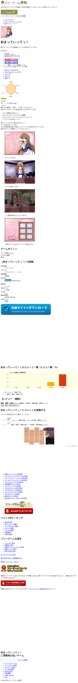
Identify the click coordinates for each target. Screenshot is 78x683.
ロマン (7, 76)
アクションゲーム (14, 482)
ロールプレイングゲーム (16, 476)
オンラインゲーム (13, 492)
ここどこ (12, 54)
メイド (7, 74)
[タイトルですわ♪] (20, 154)
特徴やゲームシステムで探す (14, 547)
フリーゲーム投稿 (11, 665)
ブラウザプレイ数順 (11, 526)
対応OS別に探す (10, 551)
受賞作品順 (8, 534)
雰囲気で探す (9, 545)
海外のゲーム (11, 496)
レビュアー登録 (10, 667)
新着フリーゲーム (14, 474)
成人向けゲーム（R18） (16, 498)
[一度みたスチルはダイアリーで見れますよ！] (20, 241)
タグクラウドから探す (8, 554)
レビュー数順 (9, 528)
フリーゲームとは (11, 663)
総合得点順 (8, 522)
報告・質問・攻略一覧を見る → (10, 405)
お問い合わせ (9, 675)
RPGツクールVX (10, 70)
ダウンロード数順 (11, 524)
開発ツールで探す (11, 549)
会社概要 (8, 673)
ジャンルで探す (10, 543)
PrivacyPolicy (9, 671)
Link (6, 677)
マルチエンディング (11, 72)
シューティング (13, 486)
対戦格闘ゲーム (12, 484)
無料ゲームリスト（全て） (10, 561)
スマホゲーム (12, 494)
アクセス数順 (9, 530)
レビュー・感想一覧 (14, 392)
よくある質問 (9, 669)
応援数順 (8, 532)
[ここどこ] (26, 314)
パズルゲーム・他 (13, 488)
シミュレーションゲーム (16, 480)
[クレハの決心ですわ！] (20, 183)
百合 (6, 78)
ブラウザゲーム (13, 490)
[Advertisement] (15, 327)
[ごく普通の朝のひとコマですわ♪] (20, 212)
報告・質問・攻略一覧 (14, 394)
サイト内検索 (22, 660)
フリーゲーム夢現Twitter (39, 589)
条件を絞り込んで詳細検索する (11, 558)
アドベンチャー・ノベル (16, 478)
